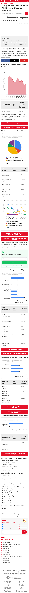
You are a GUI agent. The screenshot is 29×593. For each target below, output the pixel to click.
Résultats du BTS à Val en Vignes (11, 516)
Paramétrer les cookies (17, 573)
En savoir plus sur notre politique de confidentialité (12, 265)
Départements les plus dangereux (14, 127)
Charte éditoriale (19, 570)
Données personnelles (6, 573)
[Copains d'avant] (8, 588)
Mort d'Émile (5, 552)
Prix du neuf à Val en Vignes (9, 501)
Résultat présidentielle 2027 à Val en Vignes (13, 510)
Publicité (25, 570)
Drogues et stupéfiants (21, 44)
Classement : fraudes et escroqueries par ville (14, 239)
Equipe (13, 570)
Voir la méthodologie (10, 119)
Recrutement (22, 572)
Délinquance (13, 3)
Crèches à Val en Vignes (8, 495)
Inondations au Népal (8, 542)
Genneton (4, 18)
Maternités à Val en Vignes (9, 499)
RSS (17, 572)
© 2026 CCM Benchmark (22, 574)
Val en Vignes (5, 475)
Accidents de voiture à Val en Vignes (11, 485)
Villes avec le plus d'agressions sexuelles (14, 406)
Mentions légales (5, 574)
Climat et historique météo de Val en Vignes (14, 487)
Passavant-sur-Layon (12, 17)
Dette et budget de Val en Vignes (11, 491)
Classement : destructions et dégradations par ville (14, 234)
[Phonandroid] (21, 591)
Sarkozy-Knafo (6, 554)
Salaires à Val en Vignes (8, 489)
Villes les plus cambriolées (14, 349)
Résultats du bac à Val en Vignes (10, 512)
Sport (4, 527)
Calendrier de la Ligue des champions (12, 556)
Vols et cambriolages (20, 40)
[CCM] (21, 582)
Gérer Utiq (25, 573)
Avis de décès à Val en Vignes (10, 477)
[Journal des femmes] (8, 582)
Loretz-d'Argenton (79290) (9, 468)
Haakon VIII (5, 558)
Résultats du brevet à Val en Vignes (11, 514)
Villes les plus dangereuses (14, 123)
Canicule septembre (7, 546)
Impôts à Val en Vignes (8, 493)
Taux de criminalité (7, 40)
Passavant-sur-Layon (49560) (10, 460)
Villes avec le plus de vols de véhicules (14, 353)
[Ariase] (8, 591)
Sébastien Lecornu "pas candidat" (11, 544)
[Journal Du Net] (8, 585)
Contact (6, 572)
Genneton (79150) (7, 464)
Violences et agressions (21, 42)
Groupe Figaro (13, 574)
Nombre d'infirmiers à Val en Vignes (11, 481)
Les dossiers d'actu (8, 529)
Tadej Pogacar (6, 548)
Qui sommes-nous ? (6, 570)
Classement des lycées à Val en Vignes (12, 483)
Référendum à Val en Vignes (9, 502)
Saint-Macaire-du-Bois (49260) (10, 466)
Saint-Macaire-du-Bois (15, 18)
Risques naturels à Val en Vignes (10, 479)
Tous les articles (12, 572)
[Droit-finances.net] (21, 585)
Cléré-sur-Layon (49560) (8, 462)
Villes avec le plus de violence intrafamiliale (14, 411)
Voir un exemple (22, 525)
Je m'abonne (13, 263)
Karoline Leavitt (6, 550)
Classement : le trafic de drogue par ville (14, 454)
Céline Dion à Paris (7, 560)
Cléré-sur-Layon (24, 17)
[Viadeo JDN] (21, 588)
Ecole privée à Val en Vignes (9, 497)
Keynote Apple (6, 562)
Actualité (6, 3)
